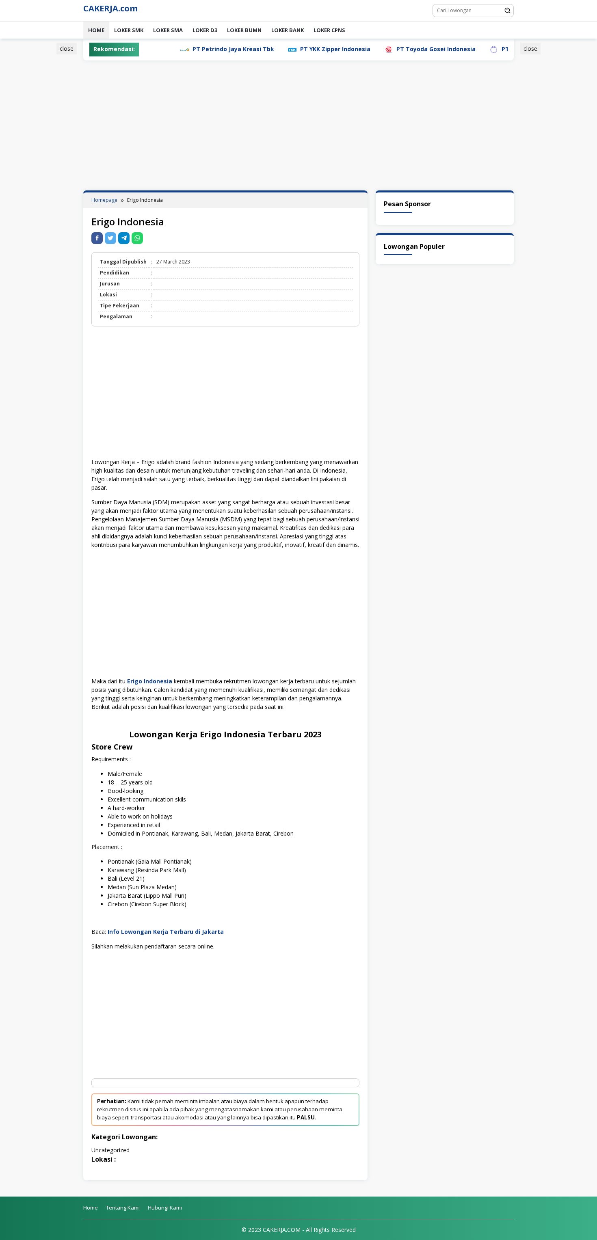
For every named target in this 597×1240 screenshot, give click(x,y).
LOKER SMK (128, 30)
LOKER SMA (168, 30)
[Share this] (97, 238)
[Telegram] (124, 238)
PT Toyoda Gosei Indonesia (403, 49)
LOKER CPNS (329, 30)
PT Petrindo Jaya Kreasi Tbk (200, 49)
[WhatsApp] (137, 238)
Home (96, 30)
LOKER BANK (287, 30)
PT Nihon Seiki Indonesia (505, 49)
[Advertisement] (44, 167)
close (67, 48)
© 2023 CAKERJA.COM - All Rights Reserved (299, 1230)
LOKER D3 (205, 30)
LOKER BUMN (244, 30)
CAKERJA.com (110, 8)
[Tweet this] (110, 238)
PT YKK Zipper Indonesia (303, 49)
